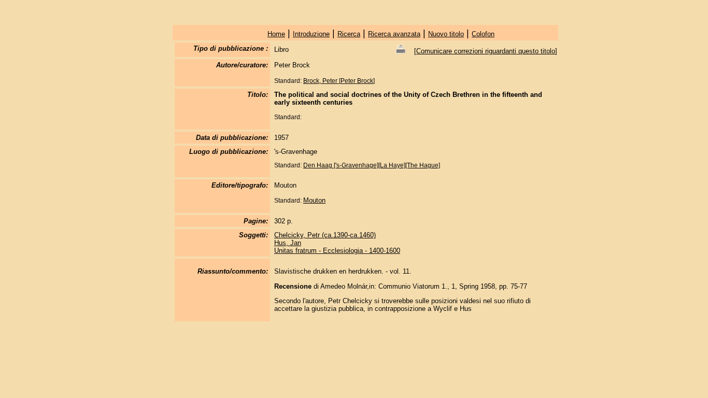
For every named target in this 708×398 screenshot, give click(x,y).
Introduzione (311, 34)
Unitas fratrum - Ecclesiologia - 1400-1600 (337, 250)
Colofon (483, 34)
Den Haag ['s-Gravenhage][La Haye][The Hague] (371, 165)
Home (276, 34)
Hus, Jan (287, 243)
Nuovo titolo (446, 34)
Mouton (314, 200)
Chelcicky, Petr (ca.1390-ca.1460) (325, 235)
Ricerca (348, 34)
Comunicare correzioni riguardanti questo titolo (485, 51)
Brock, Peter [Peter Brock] (339, 80)
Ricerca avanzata (394, 34)
